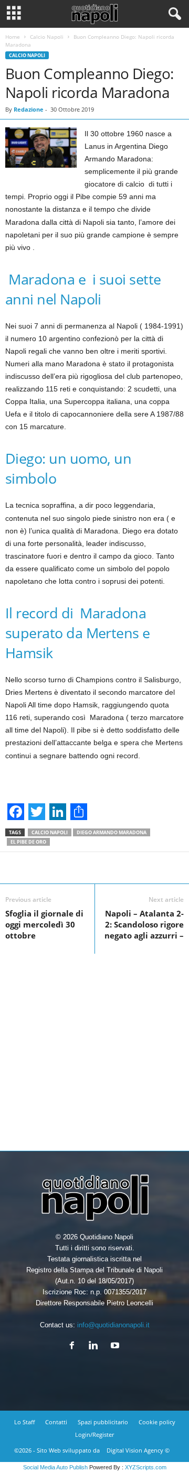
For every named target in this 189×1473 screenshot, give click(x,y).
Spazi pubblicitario (103, 1422)
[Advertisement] (94, 1048)
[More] (141, 867)
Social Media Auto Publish (55, 1467)
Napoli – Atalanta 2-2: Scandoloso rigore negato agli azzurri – (144, 924)
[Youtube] (116, 1346)
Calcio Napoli (47, 36)
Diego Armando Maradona (111, 832)
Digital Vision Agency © (138, 1450)
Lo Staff (24, 1422)
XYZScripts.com (145, 1467)
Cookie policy (157, 1422)
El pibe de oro (28, 841)
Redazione (29, 109)
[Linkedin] (96, 1346)
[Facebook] (74, 1346)
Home (12, 36)
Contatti (56, 1422)
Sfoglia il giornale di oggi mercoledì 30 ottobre (44, 924)
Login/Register (94, 1434)
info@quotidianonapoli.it (113, 1325)
